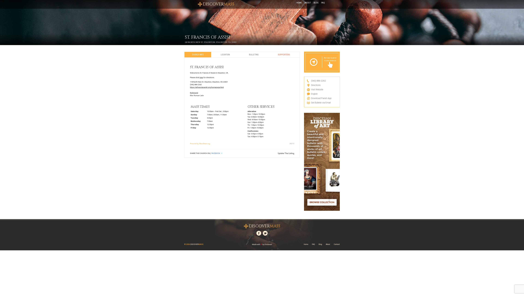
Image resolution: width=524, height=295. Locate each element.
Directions (316, 85)
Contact (337, 244)
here (201, 77)
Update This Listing (286, 153)
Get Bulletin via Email (321, 102)
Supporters (284, 55)
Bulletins (254, 55)
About (308, 3)
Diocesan (268, 244)
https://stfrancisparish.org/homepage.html (207, 87)
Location (225, 55)
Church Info (198, 55)
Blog (316, 3)
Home (299, 3)
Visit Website (317, 89)
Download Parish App (321, 98)
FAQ (323, 3)
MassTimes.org (204, 144)
